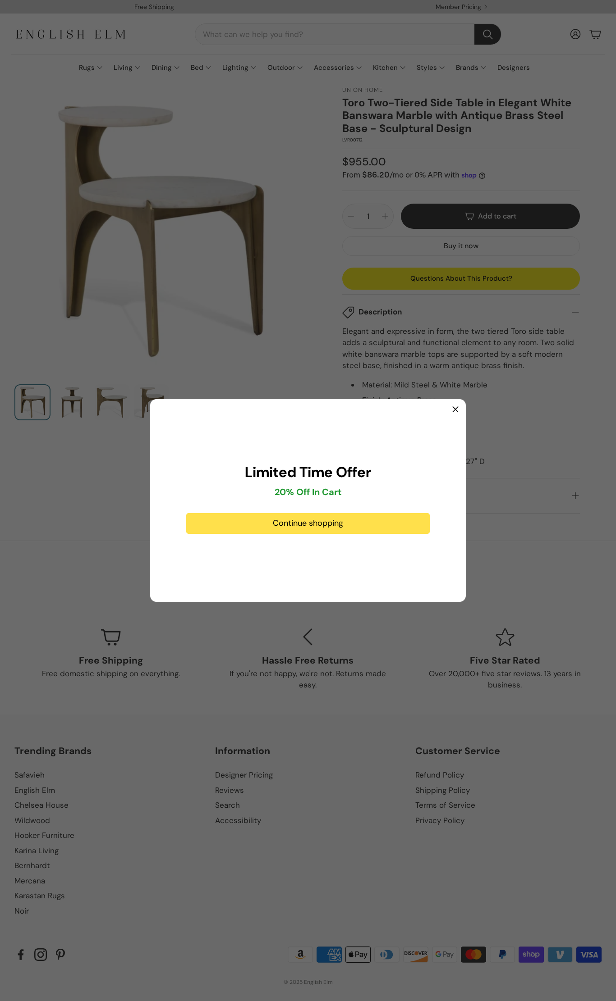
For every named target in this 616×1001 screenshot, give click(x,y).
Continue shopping (308, 523)
